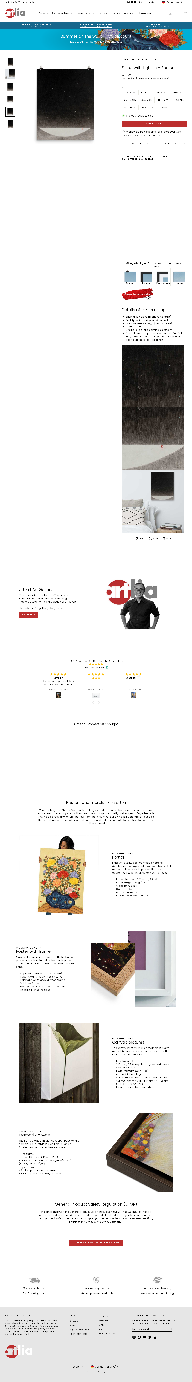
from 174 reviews (94, 667)
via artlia (28, 614)
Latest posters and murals (143, 59)
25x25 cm (146, 92)
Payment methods (79, 1333)
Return (73, 1325)
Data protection (107, 1333)
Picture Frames (84, 12)
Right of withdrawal (79, 1329)
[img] (96, 664)
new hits (102, 12)
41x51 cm (178, 100)
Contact (103, 1320)
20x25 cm (130, 92)
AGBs (102, 1325)
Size (124, 87)
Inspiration (145, 12)
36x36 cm (147, 100)
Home (125, 59)
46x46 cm (130, 107)
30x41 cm (178, 92)
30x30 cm (162, 92)
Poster (42, 12)
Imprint (102, 1329)
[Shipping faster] (34, 1280)
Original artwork (38, 1325)
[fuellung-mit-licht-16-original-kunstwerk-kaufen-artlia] (154, 294)
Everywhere (163, 283)
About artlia (29, 2)
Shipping (140, 78)
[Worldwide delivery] (157, 1280)
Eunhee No (128, 63)
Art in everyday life (123, 12)
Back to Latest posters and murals (98, 1243)
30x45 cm (130, 100)
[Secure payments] (96, 1280)
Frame (146, 283)
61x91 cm (163, 107)
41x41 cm (162, 100)
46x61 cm (147, 107)
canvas (178, 283)
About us (103, 1316)
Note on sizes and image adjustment (154, 143)
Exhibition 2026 (12, 2)
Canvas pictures (61, 12)
